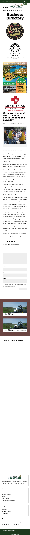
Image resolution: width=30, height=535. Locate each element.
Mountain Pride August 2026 (11, 450)
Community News (20, 123)
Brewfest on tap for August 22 (13, 410)
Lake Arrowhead (17, 454)
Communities (12, 123)
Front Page (20, 374)
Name (4, 266)
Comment (5, 251)
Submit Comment (23, 289)
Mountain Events (17, 416)
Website (4, 278)
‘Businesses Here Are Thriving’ (14, 371)
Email (4, 272)
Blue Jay (14, 374)
